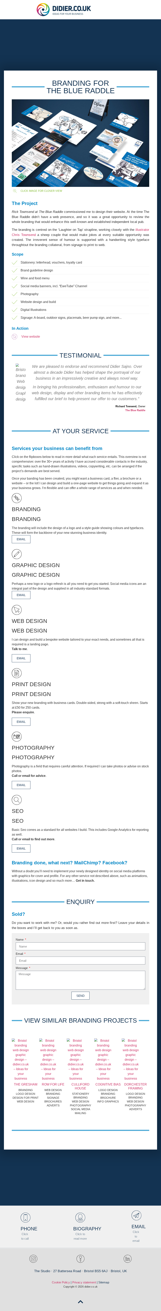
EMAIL (21, 539)
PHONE (29, 1228)
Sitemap (103, 1282)
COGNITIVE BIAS (108, 1084)
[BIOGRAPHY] (80, 1217)
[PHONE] (25, 1217)
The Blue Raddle (135, 410)
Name (20, 939)
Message (22, 968)
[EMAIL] (136, 1215)
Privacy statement (84, 1282)
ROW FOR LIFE (53, 1084)
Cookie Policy (61, 1282)
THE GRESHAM (25, 1084)
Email (20, 953)
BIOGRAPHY (87, 1228)
